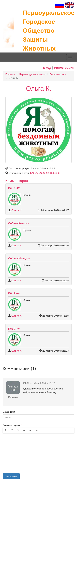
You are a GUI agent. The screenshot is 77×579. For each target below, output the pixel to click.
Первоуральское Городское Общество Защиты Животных (48, 30)
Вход (47, 67)
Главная (10, 74)
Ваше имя (9, 411)
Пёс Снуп (14, 328)
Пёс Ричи (14, 293)
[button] (6, 430)
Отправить (11, 476)
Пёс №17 (14, 188)
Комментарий (11, 425)
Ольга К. (16, 210)
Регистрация (64, 67)
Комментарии (16, 180)
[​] (38, 451)
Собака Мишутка (19, 258)
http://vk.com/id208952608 (45, 173)
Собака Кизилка (18, 223)
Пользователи (57, 74)
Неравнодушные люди (32, 74)
